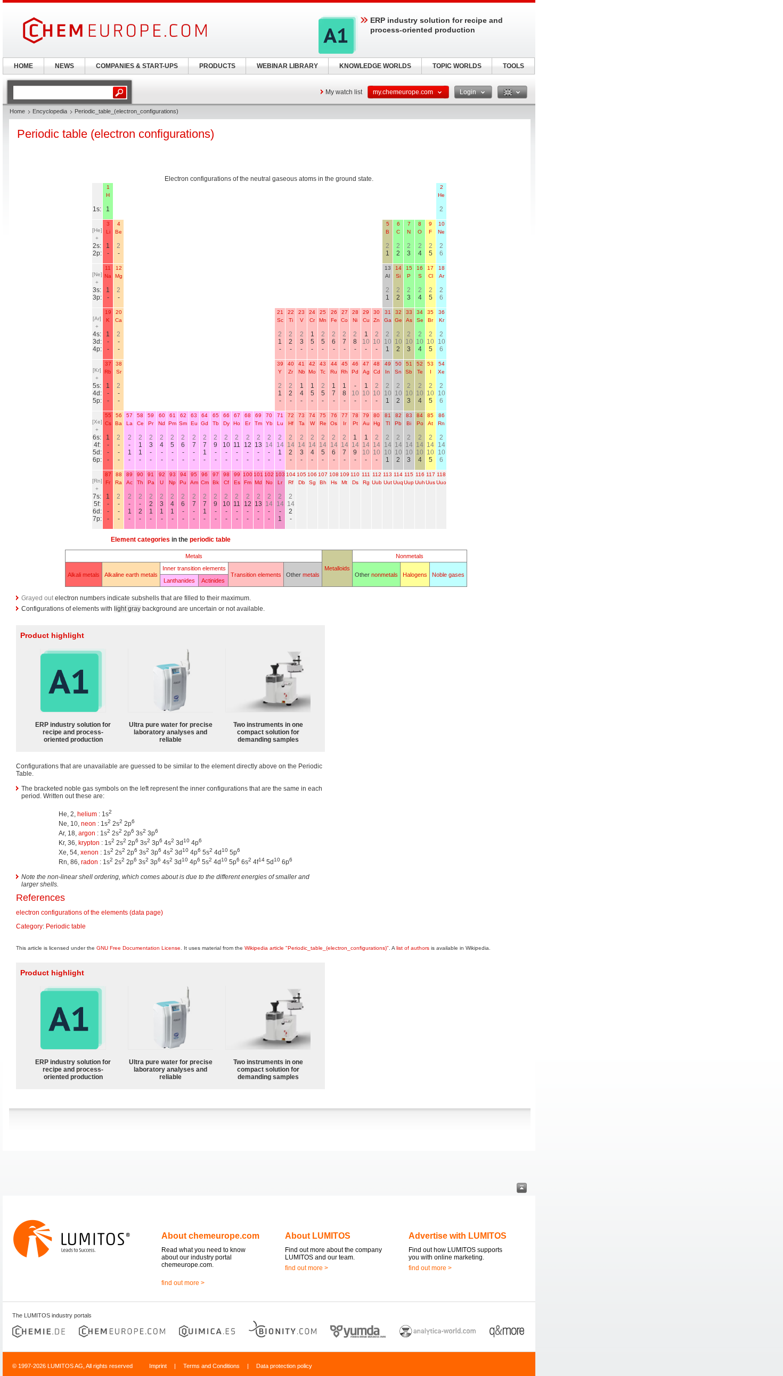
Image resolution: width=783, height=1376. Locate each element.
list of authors (412, 948)
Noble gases (448, 574)
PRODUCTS (217, 66)
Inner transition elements (194, 568)
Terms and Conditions (211, 1366)
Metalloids (337, 568)
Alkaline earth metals (131, 574)
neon (88, 823)
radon (89, 862)
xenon (89, 852)
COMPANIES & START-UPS (137, 66)
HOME (23, 66)
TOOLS (513, 66)
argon (86, 833)
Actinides (213, 580)
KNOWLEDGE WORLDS (375, 66)
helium (87, 814)
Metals (193, 556)
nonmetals (384, 574)
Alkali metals (84, 574)
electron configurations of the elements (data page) (89, 912)
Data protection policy (284, 1366)
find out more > (183, 1283)
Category (29, 926)
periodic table (210, 539)
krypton (89, 843)
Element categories (140, 539)
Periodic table (66, 926)
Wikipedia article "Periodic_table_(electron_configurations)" (316, 948)
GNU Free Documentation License (138, 948)
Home (17, 111)
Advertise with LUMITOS (458, 1235)
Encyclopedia (49, 111)
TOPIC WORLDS (457, 66)
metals (311, 574)
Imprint (158, 1366)
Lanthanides (179, 580)
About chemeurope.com (210, 1235)
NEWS (64, 66)
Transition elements (256, 574)
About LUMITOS (317, 1235)
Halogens (415, 574)
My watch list (343, 92)
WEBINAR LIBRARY (287, 66)
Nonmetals (409, 556)
